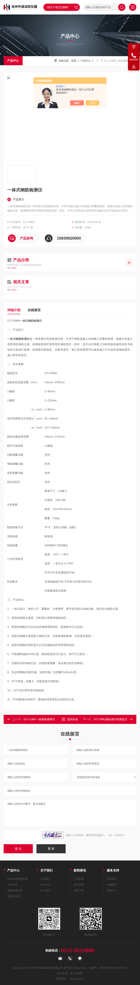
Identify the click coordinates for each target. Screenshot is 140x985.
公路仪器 (12, 884)
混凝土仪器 (13, 896)
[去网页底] (133, 66)
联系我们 (112, 878)
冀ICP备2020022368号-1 (113, 967)
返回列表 (72, 719)
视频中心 (112, 890)
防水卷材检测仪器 (17, 878)
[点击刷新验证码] (53, 835)
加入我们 (45, 890)
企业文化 (45, 884)
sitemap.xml (76, 978)
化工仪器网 (76, 973)
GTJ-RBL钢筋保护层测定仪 (110, 719)
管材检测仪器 (15, 890)
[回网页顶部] (133, 47)
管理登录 (62, 978)
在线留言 (34, 310)
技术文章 (79, 884)
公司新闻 (79, 878)
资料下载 (79, 890)
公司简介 (45, 878)
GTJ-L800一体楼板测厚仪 (39, 719)
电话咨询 (133, 59)
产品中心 (13, 60)
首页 (73, 60)
